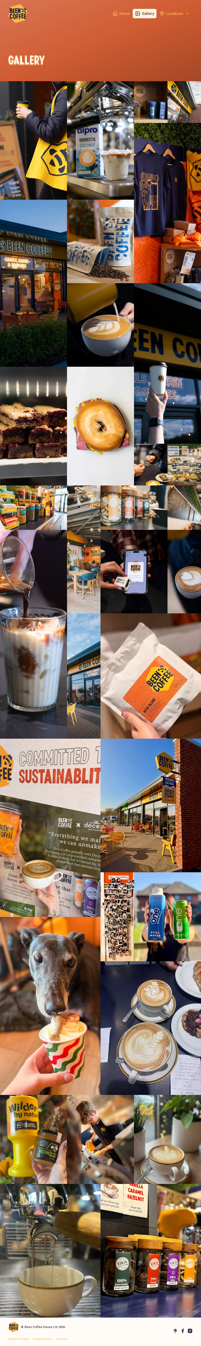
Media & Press (18, 1339)
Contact (62, 1339)
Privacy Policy (42, 1339)
